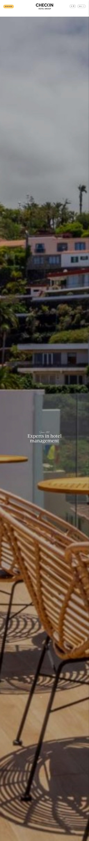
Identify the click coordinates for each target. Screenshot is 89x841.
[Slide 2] (43, 697)
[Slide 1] (40, 697)
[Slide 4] (48, 697)
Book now (8, 6)
